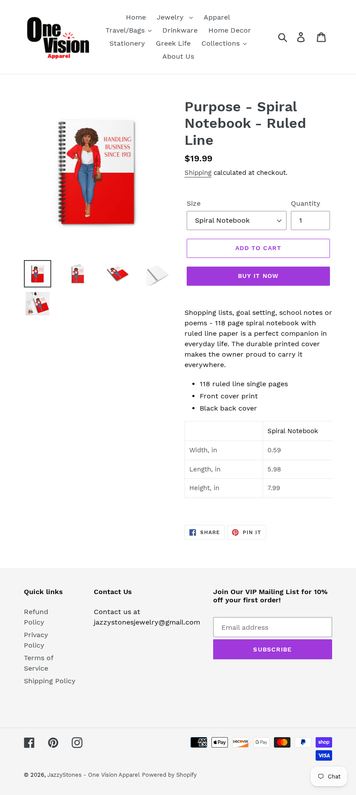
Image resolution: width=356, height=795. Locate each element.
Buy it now (258, 275)
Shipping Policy (50, 681)
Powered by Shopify (169, 775)
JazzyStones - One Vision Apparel (93, 775)
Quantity (305, 203)
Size (194, 203)
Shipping (198, 173)
